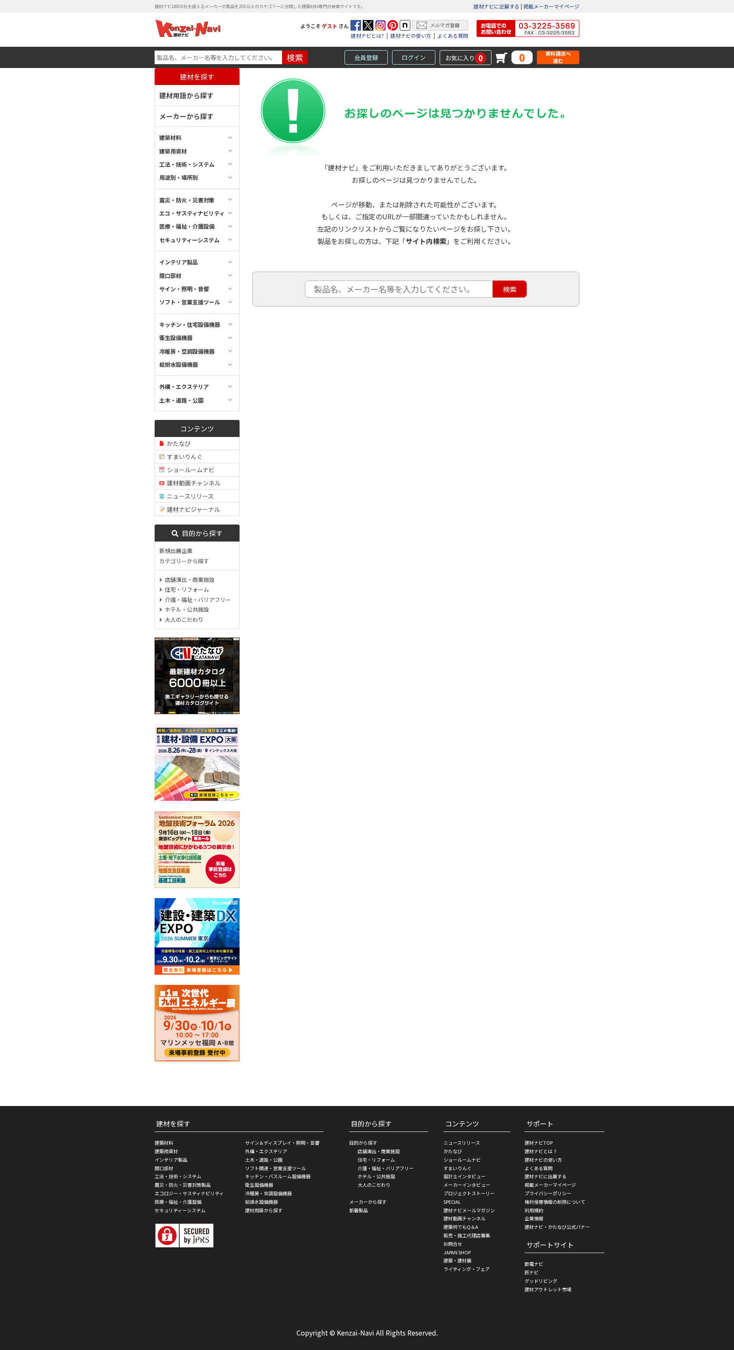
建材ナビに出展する (496, 6)
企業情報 (534, 1218)
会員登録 (366, 57)
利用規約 (534, 1210)
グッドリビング (541, 1280)
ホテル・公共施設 (185, 609)
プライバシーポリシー (548, 1193)
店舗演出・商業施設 (188, 580)
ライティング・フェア (466, 1268)
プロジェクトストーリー (469, 1193)
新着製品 (358, 1210)
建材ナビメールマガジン (469, 1210)
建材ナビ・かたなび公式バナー (557, 1226)
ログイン (414, 57)
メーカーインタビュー (466, 1184)
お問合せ (452, 1243)
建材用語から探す (186, 95)
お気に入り (464, 57)
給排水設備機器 (261, 1201)
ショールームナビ (189, 469)
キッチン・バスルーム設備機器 (278, 1176)
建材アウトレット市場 (548, 1289)
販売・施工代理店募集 (466, 1235)
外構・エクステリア (266, 1151)
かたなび (177, 443)
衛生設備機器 (259, 1184)
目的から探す (200, 533)
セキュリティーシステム (180, 1210)
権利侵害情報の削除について (555, 1201)
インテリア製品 (171, 1159)
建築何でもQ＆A (460, 1226)
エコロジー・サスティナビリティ (189, 1193)
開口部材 (164, 1168)
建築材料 (164, 1142)
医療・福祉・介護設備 (178, 1201)
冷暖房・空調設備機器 (268, 1193)
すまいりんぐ (183, 456)
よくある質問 (453, 35)
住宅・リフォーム (185, 589)
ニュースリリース (189, 496)
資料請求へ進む (558, 57)
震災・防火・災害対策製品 (183, 1184)
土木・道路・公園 (263, 1159)
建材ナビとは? (367, 35)
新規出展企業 (175, 551)
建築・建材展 (457, 1260)
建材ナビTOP (539, 1142)
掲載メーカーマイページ (551, 6)
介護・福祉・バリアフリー (196, 600)
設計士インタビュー (464, 1176)
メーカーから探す (186, 116)
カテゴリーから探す (184, 561)
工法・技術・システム (178, 1176)
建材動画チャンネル (192, 483)
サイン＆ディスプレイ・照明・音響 (282, 1142)
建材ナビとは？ (541, 1151)
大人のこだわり (182, 619)
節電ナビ (534, 1263)
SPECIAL (452, 1201)
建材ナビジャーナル (192, 509)
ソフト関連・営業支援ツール (275, 1168)
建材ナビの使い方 (410, 35)
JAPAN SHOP (457, 1252)
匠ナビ (532, 1272)
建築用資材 (166, 1151)
